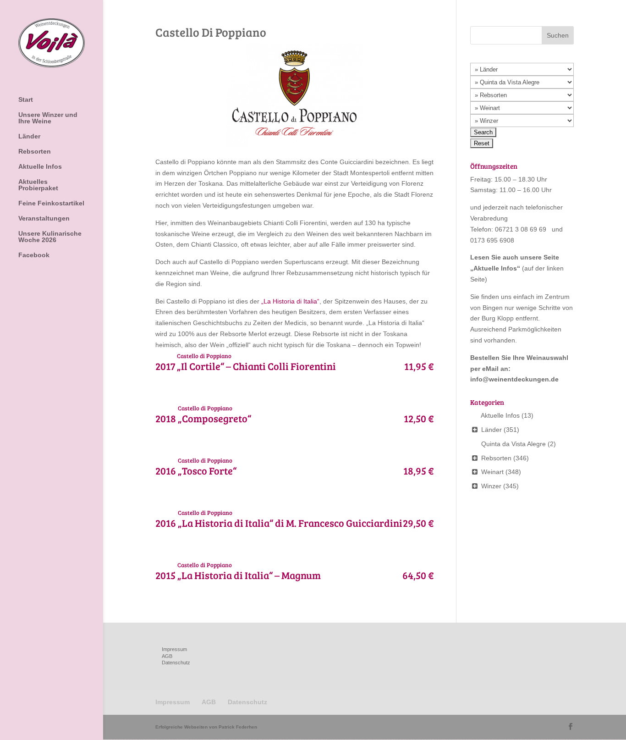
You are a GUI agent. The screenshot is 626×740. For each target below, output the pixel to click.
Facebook (33, 255)
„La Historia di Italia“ (290, 301)
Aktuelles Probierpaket (38, 185)
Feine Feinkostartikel (51, 203)
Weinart (492, 471)
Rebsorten (34, 151)
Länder (29, 136)
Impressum (174, 649)
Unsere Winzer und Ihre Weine (47, 118)
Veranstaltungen (44, 218)
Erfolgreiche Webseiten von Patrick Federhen (206, 726)
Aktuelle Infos (40, 166)
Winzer (491, 486)
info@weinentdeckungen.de (514, 379)
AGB (167, 656)
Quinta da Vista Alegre (513, 443)
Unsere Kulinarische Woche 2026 (50, 236)
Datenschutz (176, 662)
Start (25, 99)
